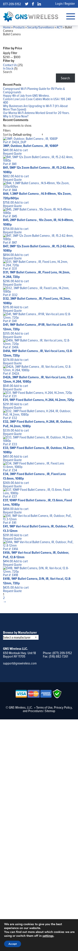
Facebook (33, 4)
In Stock (8, 68)
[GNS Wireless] (30, 16)
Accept (12, 944)
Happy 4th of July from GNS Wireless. (26, 95)
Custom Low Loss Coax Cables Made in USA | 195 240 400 (37, 101)
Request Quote (12, 153)
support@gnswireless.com (20, 663)
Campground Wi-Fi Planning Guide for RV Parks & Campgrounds (34, 90)
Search (7, 71)
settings (48, 936)
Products (19, 27)
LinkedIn (39, 4)
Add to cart (21, 150)
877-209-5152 (12, 4)
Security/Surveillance (40, 27)
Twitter (26, 4)
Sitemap (50, 710)
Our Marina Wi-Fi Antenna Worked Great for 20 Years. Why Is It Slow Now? (36, 114)
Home (7, 27)
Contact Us (10, 64)
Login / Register (65, 3)
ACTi (59, 27)
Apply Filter (10, 52)
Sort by (7, 134)
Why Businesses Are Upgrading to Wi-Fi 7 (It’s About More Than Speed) (35, 107)
